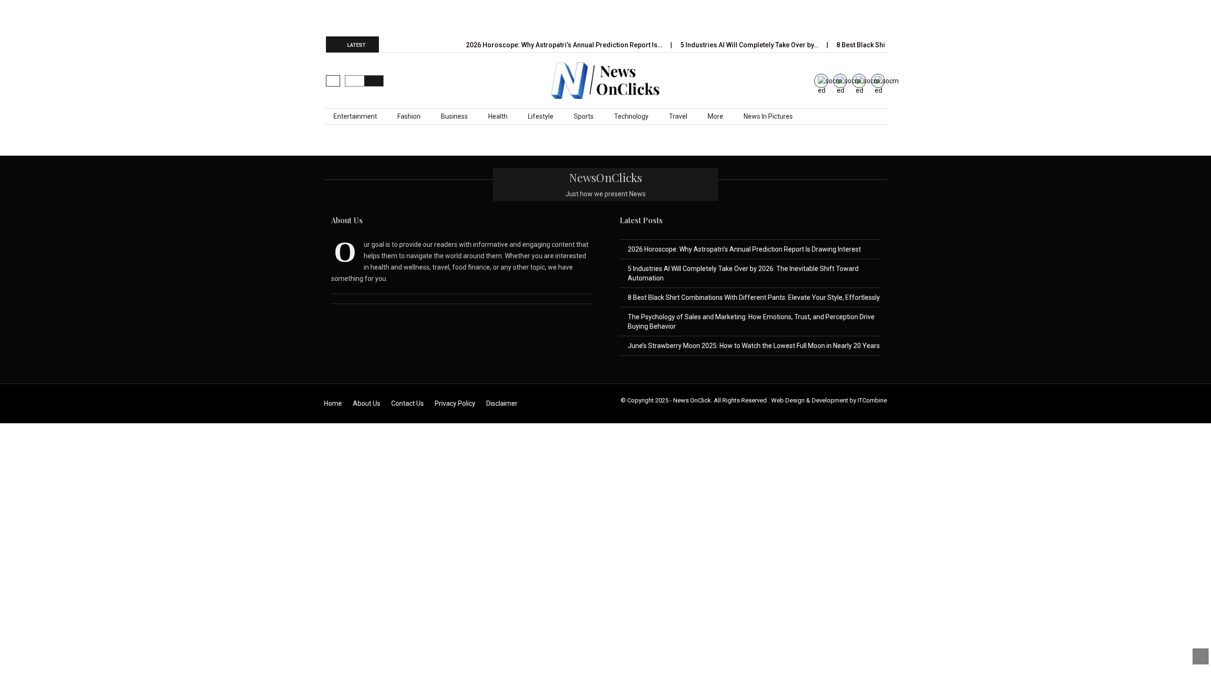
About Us (366, 403)
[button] (333, 81)
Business (454, 116)
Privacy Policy (455, 403)
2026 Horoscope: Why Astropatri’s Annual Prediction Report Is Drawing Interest (744, 249)
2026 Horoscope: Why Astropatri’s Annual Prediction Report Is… (565, 45)
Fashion (409, 116)
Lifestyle (540, 116)
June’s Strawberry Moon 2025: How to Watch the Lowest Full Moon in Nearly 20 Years (754, 345)
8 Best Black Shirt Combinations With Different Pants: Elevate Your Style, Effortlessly (754, 297)
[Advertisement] (605, 17)
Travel (678, 116)
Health (498, 116)
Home (333, 403)
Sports (584, 116)
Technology (631, 116)
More (715, 116)
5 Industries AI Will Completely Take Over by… (750, 45)
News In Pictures (768, 116)
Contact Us (407, 403)
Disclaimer (502, 403)
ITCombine (872, 400)
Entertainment (355, 116)
